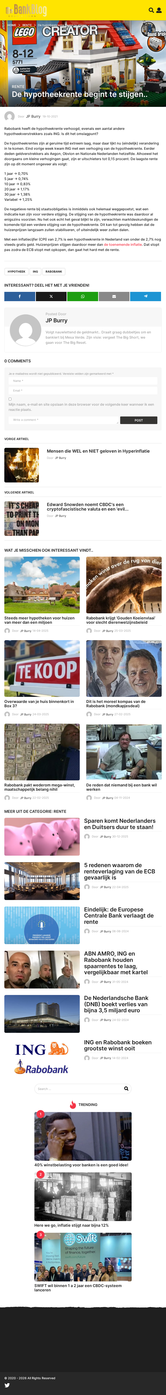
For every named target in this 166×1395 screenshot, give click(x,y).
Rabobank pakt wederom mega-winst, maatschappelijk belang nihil (39, 787)
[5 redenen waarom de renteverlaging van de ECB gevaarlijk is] (42, 881)
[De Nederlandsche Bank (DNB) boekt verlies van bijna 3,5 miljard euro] (42, 1014)
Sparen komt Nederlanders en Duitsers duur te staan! (120, 823)
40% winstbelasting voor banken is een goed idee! (81, 1165)
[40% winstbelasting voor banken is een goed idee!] (83, 1136)
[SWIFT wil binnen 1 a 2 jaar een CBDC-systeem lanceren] (83, 1257)
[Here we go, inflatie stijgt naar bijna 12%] (83, 1196)
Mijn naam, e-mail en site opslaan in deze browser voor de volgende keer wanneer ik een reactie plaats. (81, 407)
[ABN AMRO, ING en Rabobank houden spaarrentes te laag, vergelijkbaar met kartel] (42, 969)
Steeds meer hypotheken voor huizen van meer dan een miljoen (39, 620)
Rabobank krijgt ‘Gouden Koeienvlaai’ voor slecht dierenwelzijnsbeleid (120, 620)
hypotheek (16, 271)
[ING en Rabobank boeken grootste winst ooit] (42, 1058)
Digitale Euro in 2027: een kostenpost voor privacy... (112, 1356)
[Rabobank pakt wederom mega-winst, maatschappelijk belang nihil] (42, 752)
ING (35, 271)
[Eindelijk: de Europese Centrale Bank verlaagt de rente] (42, 925)
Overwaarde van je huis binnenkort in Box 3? (39, 703)
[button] (151, 10)
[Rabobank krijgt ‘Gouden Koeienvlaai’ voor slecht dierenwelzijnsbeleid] (124, 585)
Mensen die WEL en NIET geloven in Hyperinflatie (98, 451)
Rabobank (54, 271)
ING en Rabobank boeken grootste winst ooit (118, 1045)
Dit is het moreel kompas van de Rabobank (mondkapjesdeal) (116, 703)
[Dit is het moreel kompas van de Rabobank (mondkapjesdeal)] (124, 668)
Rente (18, 87)
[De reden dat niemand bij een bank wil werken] (124, 752)
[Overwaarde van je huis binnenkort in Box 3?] (42, 668)
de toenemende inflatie (123, 244)
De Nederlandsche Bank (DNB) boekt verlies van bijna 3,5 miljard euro (116, 1004)
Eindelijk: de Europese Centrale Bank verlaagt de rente (119, 915)
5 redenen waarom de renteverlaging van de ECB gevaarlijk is (119, 871)
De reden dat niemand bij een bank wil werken (121, 787)
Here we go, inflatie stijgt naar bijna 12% (71, 1225)
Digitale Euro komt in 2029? (26, 1356)
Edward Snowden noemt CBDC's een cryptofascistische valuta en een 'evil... (88, 507)
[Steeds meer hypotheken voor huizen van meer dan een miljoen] (42, 585)
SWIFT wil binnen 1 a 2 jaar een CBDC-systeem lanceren (78, 1287)
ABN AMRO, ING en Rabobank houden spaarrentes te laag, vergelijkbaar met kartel (116, 963)
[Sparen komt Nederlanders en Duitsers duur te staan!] (42, 837)
